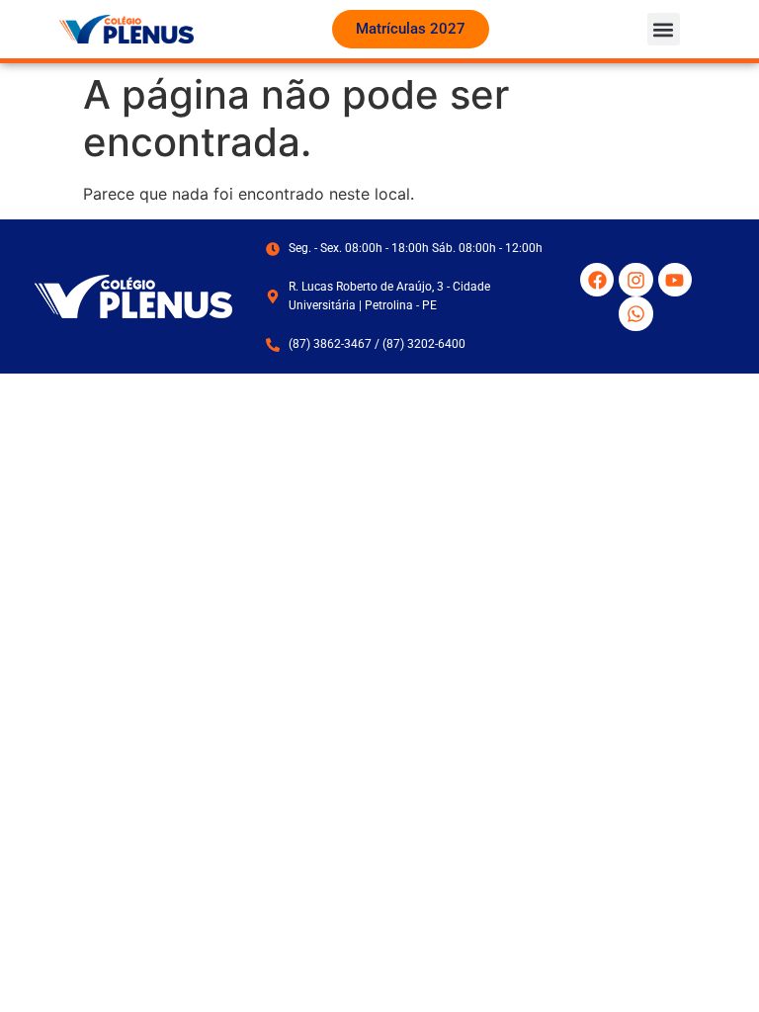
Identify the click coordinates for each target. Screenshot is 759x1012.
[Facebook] (597, 279)
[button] (663, 29)
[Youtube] (675, 279)
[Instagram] (635, 279)
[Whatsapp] (635, 313)
